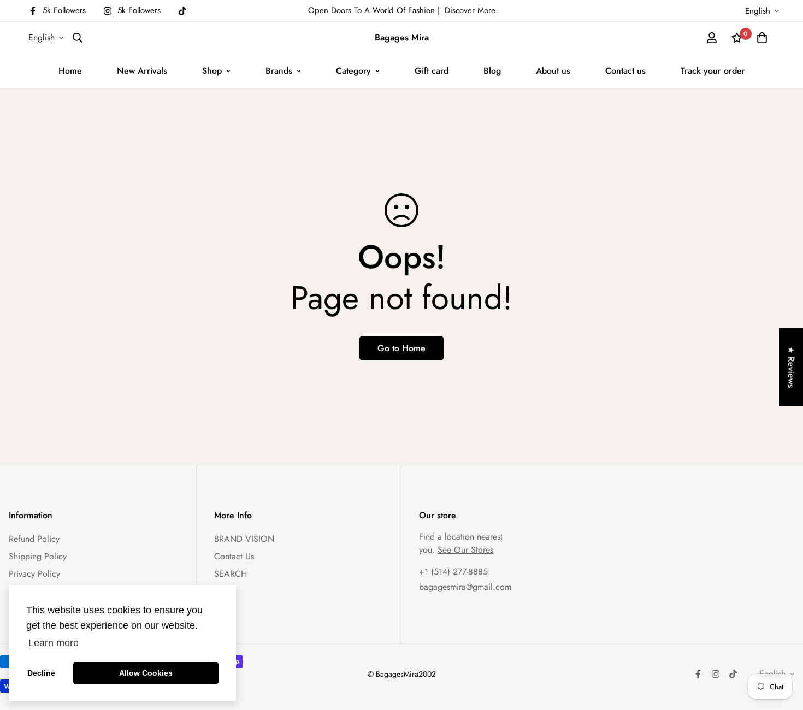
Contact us (625, 70)
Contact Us (234, 556)
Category (353, 70)
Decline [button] (41, 672)
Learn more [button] (53, 642)
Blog (492, 70)
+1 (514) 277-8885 (453, 571)
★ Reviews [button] (791, 367)
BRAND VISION (244, 538)
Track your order (713, 70)
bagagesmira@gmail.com (465, 587)
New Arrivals (142, 70)
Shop (212, 70)
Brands (278, 70)
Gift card (431, 70)
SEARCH (230, 573)
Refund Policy (34, 538)
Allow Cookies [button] (146, 672)
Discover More (470, 10)
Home (70, 70)
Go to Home (401, 348)
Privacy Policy (34, 573)
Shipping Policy (38, 556)
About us (553, 70)
